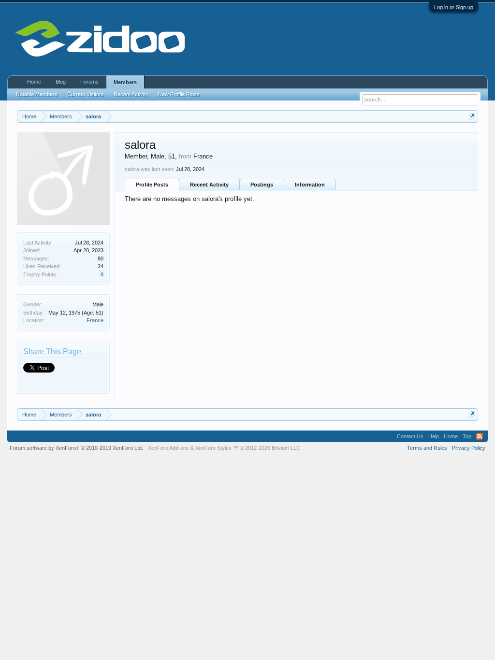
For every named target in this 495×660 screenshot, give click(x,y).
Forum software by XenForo (76, 448)
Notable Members (37, 94)
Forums (89, 82)
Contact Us (410, 436)
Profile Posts (152, 184)
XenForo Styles (213, 448)
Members (125, 82)
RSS (479, 436)
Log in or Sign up (453, 7)
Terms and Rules (427, 448)
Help (433, 436)
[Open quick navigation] (472, 116)
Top (467, 436)
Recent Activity (209, 184)
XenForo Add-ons (168, 448)
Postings (261, 184)
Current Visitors (85, 94)
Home (34, 82)
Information (310, 184)
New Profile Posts (179, 94)
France (95, 320)
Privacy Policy (468, 448)
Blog (61, 82)
